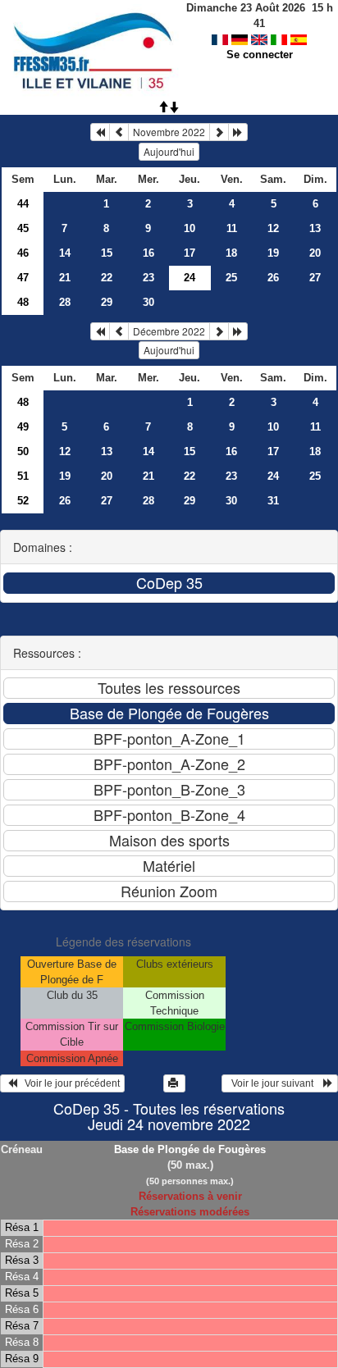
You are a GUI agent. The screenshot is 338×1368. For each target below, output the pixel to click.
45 (23, 228)
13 (315, 228)
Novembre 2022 (169, 132)
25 (231, 277)
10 (189, 228)
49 (23, 427)
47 (23, 277)
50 (23, 451)
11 (231, 228)
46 (23, 253)
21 (65, 277)
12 (273, 228)
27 (315, 277)
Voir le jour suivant (274, 1083)
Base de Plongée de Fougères (190, 1149)
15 (106, 253)
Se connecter (259, 54)
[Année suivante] (238, 132)
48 (23, 302)
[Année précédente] (100, 132)
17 (189, 253)
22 (106, 277)
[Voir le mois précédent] (119, 132)
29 (106, 302)
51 (23, 476)
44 (23, 204)
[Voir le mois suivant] (219, 132)
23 (148, 277)
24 (273, 476)
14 (65, 253)
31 (273, 501)
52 (23, 501)
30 (148, 302)
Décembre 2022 (169, 331)
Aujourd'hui (169, 151)
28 (65, 302)
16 (148, 253)
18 (231, 253)
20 (315, 253)
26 (273, 277)
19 (273, 253)
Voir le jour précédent (68, 1083)
